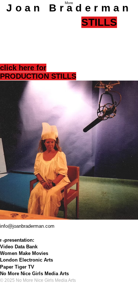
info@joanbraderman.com (27, 226)
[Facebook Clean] (69, 240)
